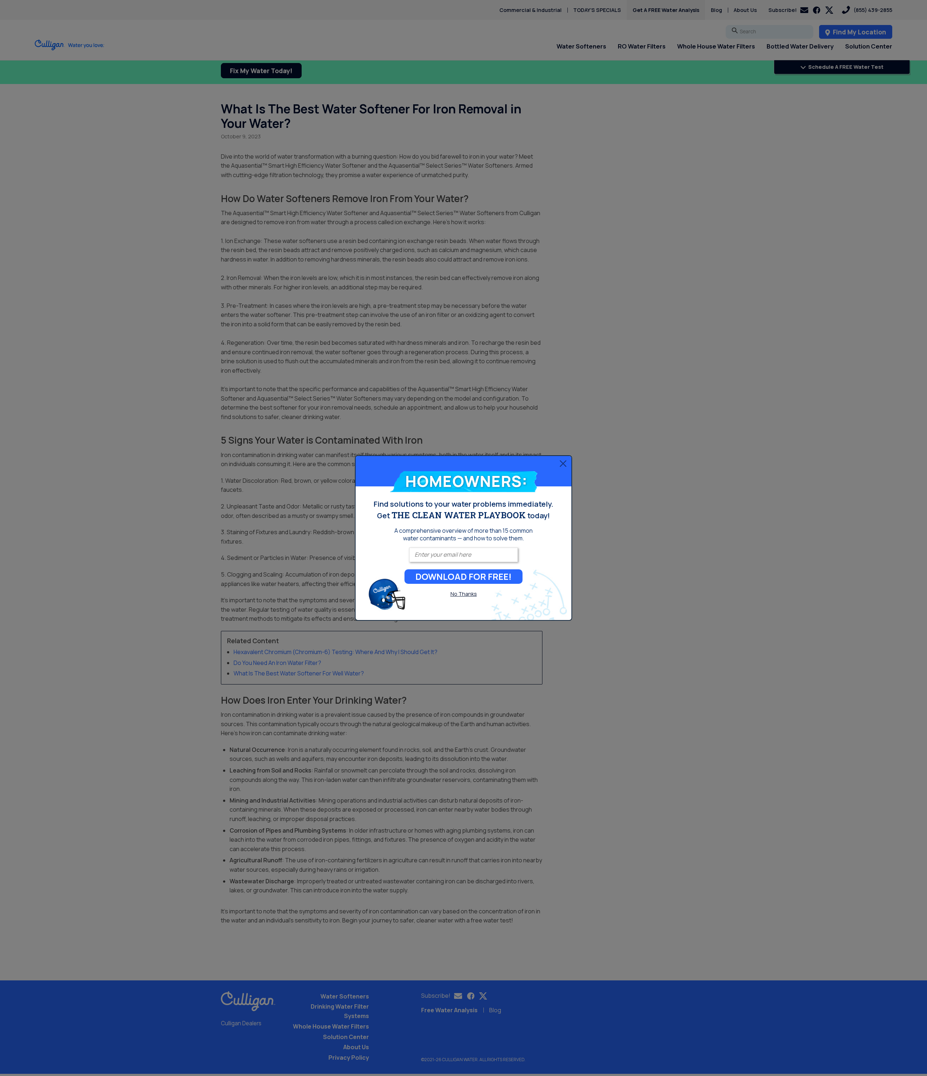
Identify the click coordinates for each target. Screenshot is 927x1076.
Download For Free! (463, 576)
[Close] (563, 463)
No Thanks (463, 593)
